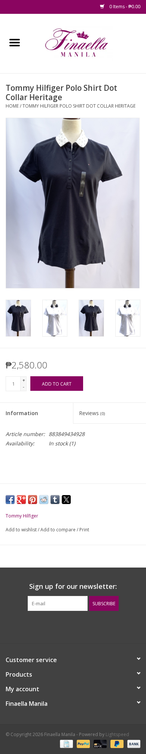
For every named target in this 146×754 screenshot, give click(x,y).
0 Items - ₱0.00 (124, 6)
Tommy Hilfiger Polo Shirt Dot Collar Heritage (79, 106)
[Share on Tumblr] (55, 499)
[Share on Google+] (21, 499)
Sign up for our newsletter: (73, 586)
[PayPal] (82, 744)
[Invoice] (65, 744)
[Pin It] (32, 499)
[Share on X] (66, 499)
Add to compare (58, 529)
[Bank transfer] (132, 744)
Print (84, 529)
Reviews (92, 413)
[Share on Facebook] (10, 499)
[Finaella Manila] (87, 42)
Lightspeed (117, 734)
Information (22, 413)
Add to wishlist (22, 529)
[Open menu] (14, 42)
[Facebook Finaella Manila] (66, 626)
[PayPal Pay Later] (116, 744)
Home (12, 106)
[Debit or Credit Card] (99, 744)
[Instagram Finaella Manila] (80, 626)
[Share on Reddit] (43, 499)
